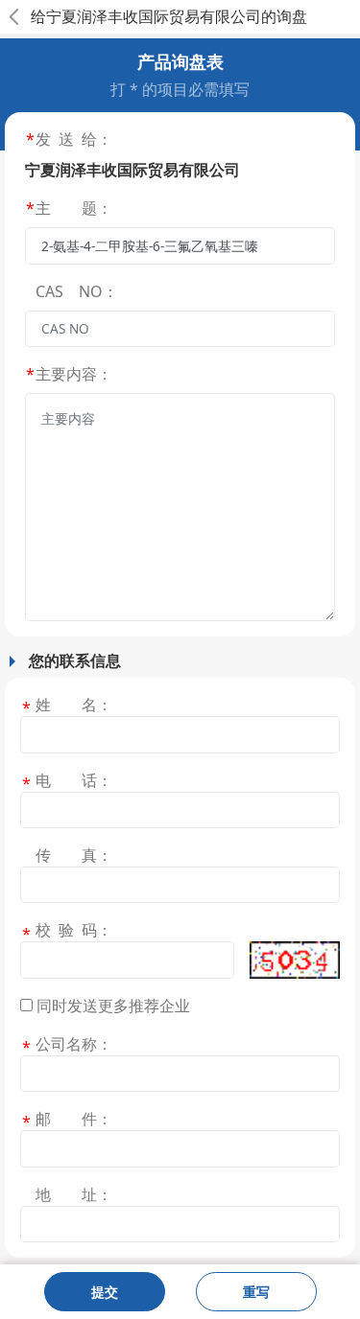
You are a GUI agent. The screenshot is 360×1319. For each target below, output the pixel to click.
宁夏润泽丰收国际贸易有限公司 (153, 16)
